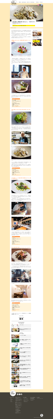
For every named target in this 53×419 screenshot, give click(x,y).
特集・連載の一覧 (17, 409)
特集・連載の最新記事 (18, 410)
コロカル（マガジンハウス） (40, 398)
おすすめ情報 (17, 411)
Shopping (11, 399)
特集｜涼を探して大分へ (18, 407)
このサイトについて (26, 398)
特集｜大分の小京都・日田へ (19, 399)
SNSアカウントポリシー (26, 400)
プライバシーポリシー (26, 399)
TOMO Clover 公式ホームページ (17, 244)
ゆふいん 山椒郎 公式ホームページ (17, 106)
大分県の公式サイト (26, 401)
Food (11, 398)
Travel (11, 400)
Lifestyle (11, 401)
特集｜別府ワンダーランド (18, 398)
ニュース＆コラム (14, 20)
